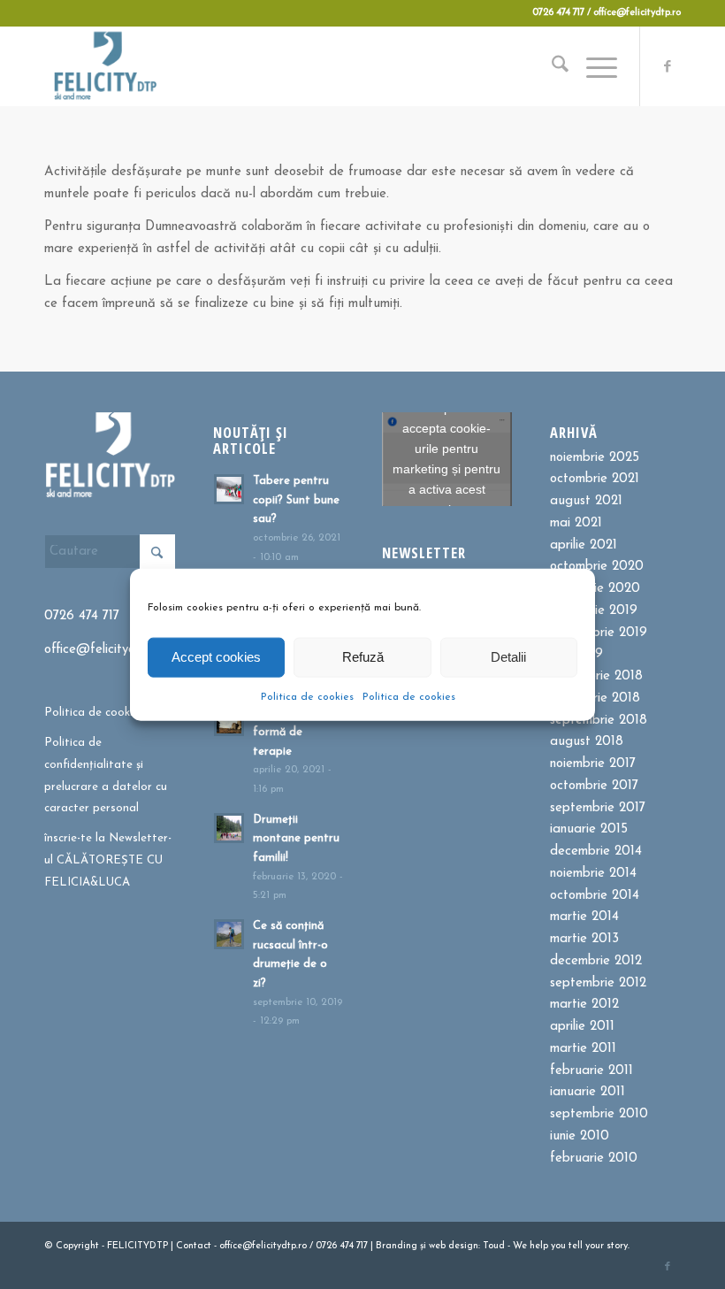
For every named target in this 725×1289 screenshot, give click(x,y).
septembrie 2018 (598, 720)
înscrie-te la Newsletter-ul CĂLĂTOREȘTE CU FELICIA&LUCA (108, 860)
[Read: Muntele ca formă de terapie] (229, 721)
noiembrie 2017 (593, 764)
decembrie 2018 (596, 676)
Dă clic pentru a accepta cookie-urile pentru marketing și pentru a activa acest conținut (446, 459)
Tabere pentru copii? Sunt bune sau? (296, 500)
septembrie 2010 (599, 1114)
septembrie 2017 (597, 808)
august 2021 (586, 501)
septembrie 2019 (598, 633)
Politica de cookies (307, 696)
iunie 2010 (579, 1136)
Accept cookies (216, 656)
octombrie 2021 (594, 479)
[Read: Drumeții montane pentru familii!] (229, 828)
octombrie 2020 (597, 566)
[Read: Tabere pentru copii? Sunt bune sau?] (229, 489)
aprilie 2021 (583, 545)
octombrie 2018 (595, 698)
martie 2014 (584, 917)
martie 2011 (583, 1048)
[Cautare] (551, 66)
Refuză (363, 656)
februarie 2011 (591, 1071)
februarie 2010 (593, 1158)
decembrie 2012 (596, 961)
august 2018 (586, 741)
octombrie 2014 (594, 895)
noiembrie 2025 (594, 457)
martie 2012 (584, 1004)
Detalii (508, 656)
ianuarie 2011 (587, 1092)
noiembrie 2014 (593, 873)
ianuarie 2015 (589, 829)
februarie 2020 (595, 588)
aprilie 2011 (582, 1026)
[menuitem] (551, 66)
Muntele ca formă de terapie (282, 731)
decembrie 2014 (596, 851)
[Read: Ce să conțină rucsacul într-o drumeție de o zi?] (229, 934)
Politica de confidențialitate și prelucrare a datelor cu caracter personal (105, 775)
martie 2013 (584, 939)
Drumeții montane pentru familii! (296, 838)
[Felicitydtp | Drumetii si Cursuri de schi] (104, 66)
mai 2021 (576, 523)
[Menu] (593, 66)
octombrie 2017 (594, 786)
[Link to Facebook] (667, 66)
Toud (494, 1246)
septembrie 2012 (598, 983)
